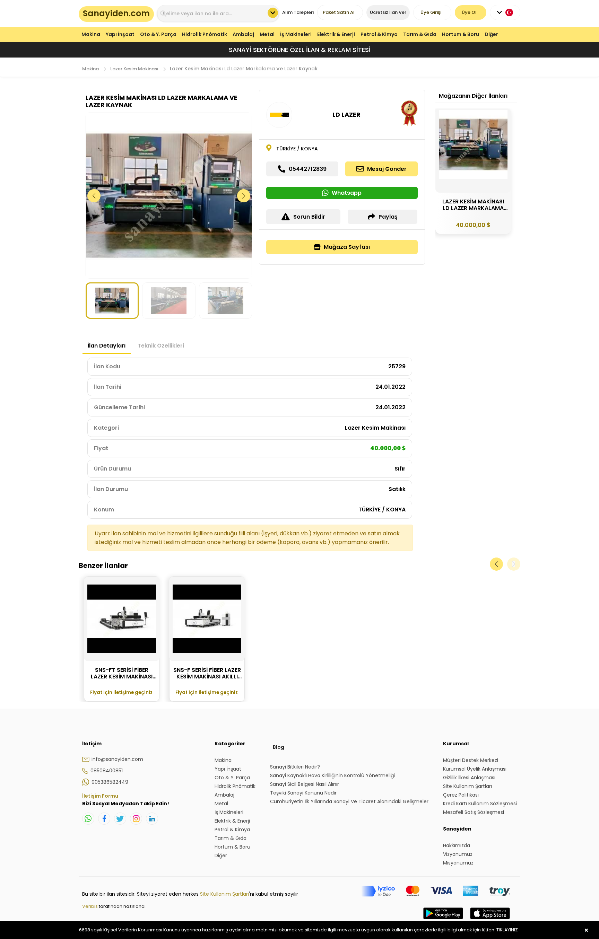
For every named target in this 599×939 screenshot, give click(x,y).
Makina (90, 34)
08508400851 (106, 770)
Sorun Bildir (309, 217)
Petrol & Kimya (379, 34)
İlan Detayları (106, 346)
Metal (267, 34)
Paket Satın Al (339, 12)
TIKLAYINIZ (507, 930)
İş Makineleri (296, 34)
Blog (278, 747)
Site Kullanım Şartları (224, 893)
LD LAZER (346, 114)
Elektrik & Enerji (336, 34)
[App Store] (490, 920)
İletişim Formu (100, 795)
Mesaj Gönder (387, 169)
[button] (244, 195)
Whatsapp (347, 193)
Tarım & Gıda (419, 34)
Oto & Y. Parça (158, 34)
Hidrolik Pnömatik (204, 34)
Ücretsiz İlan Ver (388, 12)
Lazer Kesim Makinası (134, 68)
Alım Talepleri (298, 12)
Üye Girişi (430, 12)
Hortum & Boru (460, 34)
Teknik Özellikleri (161, 346)
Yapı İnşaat (120, 34)
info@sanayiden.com (117, 759)
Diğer (491, 34)
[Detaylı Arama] (273, 13)
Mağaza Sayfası (347, 247)
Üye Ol (469, 12)
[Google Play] (443, 920)
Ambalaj (243, 34)
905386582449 (110, 782)
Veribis (90, 906)
